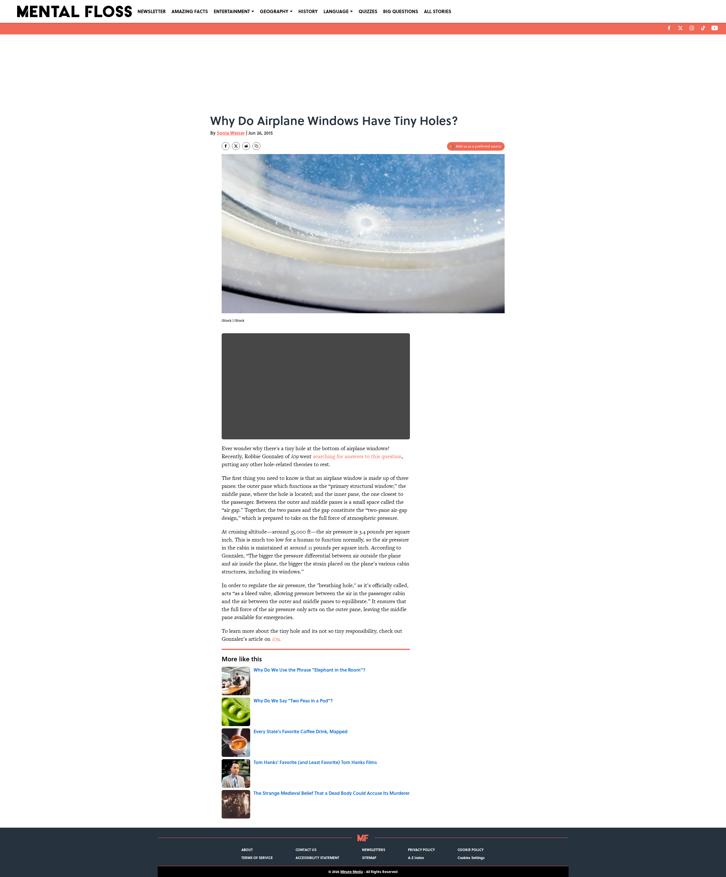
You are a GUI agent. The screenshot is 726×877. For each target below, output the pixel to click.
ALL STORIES (437, 11)
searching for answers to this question (357, 456)
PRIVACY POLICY (421, 849)
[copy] (256, 146)
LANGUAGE (336, 11)
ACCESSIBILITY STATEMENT (317, 857)
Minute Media (351, 871)
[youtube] (714, 28)
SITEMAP (369, 857)
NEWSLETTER (151, 11)
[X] (680, 28)
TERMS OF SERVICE (257, 857)
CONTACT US (306, 849)
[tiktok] (703, 28)
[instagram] (691, 28)
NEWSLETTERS (373, 849)
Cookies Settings (471, 857)
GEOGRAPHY (274, 11)
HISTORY (308, 11)
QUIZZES (368, 11)
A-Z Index (416, 857)
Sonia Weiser (231, 133)
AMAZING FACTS (189, 11)
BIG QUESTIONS (400, 11)
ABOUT (247, 849)
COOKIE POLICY (471, 849)
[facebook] (669, 28)
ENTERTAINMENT (232, 11)
